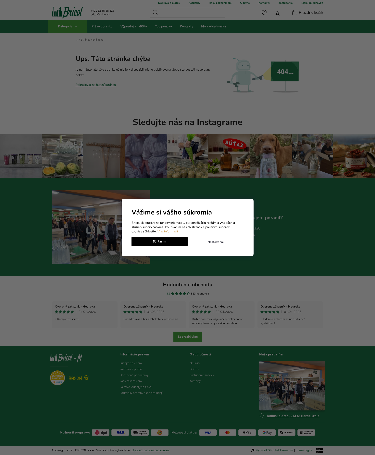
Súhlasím (159, 241)
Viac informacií (167, 231)
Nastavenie (215, 242)
